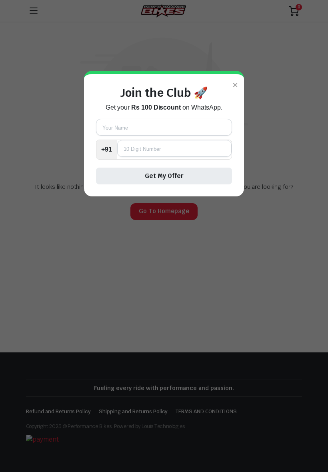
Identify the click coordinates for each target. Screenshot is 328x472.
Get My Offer (164, 176)
